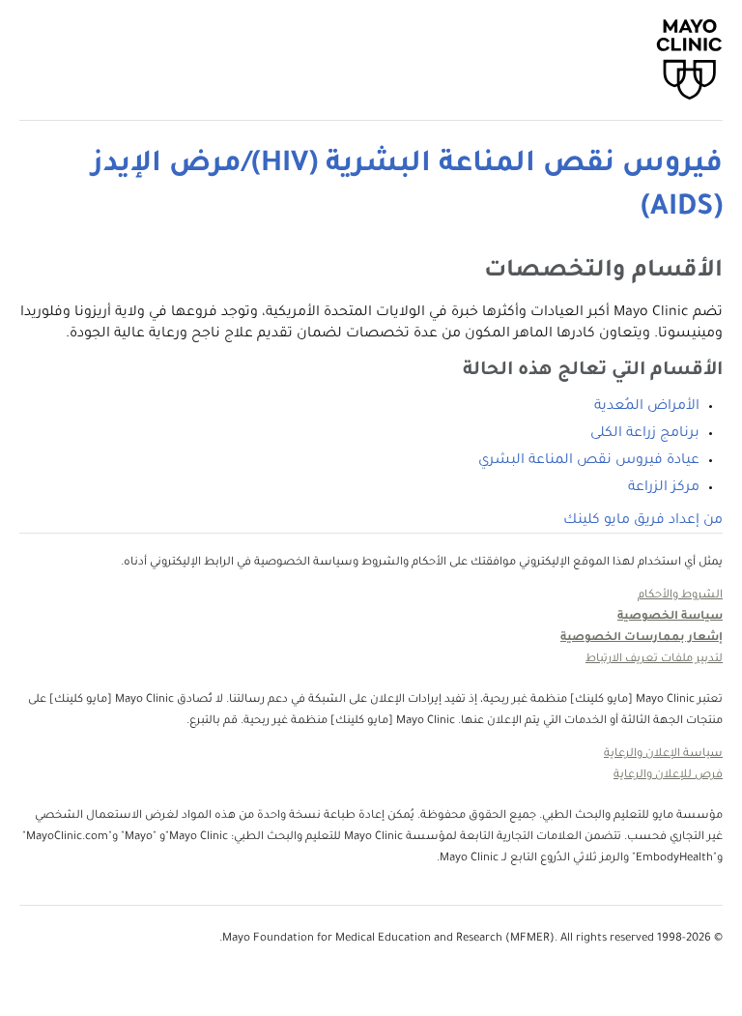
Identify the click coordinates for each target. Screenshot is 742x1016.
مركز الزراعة (663, 488)
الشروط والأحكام (680, 596)
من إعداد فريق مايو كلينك (643, 521)
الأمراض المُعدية (646, 407)
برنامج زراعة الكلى (644, 434)
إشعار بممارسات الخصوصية (641, 638)
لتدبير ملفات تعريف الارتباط (654, 659)
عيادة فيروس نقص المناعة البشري (588, 461)
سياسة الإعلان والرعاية (663, 754)
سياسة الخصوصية (670, 617)
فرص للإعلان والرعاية (668, 775)
